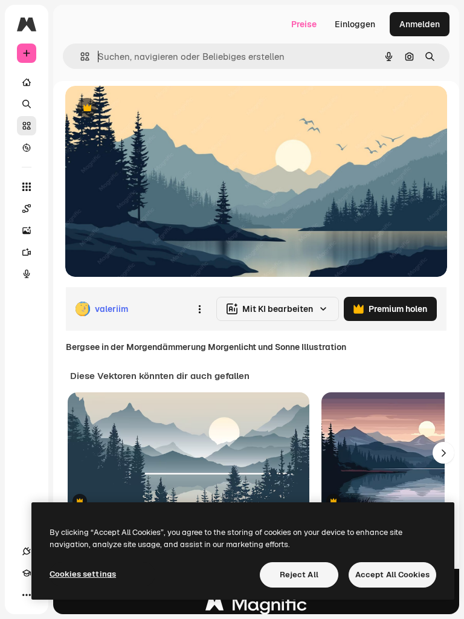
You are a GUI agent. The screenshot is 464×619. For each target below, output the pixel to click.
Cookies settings (83, 574)
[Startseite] (26, 82)
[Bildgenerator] (26, 230)
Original (143, 108)
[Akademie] (26, 573)
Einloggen (355, 24)
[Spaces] (26, 208)
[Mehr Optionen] (199, 309)
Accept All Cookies (392, 574)
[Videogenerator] (26, 252)
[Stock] (26, 125)
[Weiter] (443, 452)
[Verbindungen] (26, 551)
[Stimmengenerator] (26, 274)
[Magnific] (256, 607)
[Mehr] (26, 594)
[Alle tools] (26, 186)
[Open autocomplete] (80, 56)
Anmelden (419, 24)
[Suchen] (26, 104)
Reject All (299, 574)
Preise (304, 24)
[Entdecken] (26, 147)
